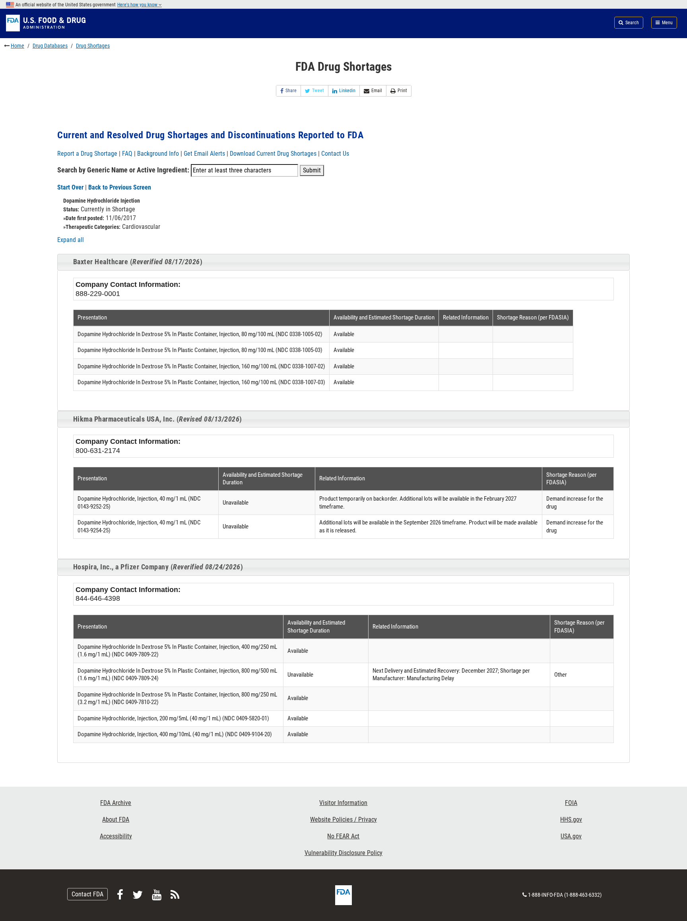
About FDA (115, 819)
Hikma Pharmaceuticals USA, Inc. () (157, 419)
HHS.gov (571, 819)
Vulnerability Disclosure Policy (343, 853)
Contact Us (335, 153)
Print (402, 90)
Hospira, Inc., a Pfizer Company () (158, 567)
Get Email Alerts (204, 153)
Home (17, 46)
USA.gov (571, 836)
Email (376, 90)
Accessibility (116, 836)
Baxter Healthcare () (138, 262)
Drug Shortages (93, 46)
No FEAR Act (343, 836)
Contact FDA (87, 894)
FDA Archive (115, 803)
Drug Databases (50, 46)
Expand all (70, 240)
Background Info (158, 153)
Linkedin (347, 90)
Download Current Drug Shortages (274, 153)
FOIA (571, 803)
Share (291, 90)
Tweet (318, 90)
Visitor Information (343, 803)
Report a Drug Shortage (87, 153)
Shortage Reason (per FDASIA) (533, 317)
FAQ (127, 153)
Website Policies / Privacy (343, 819)
